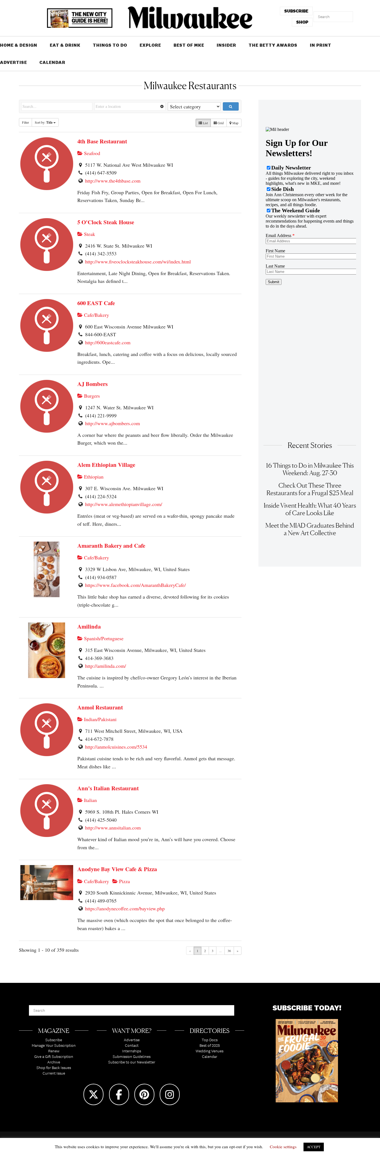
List (205, 123)
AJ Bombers (92, 384)
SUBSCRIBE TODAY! (307, 1008)
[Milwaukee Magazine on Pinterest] (144, 1094)
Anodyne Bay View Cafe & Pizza (117, 869)
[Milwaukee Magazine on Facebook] (119, 1094)
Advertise (13, 62)
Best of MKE (189, 45)
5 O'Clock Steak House (105, 222)
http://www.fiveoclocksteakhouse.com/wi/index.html (138, 261)
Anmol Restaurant (100, 707)
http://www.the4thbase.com (112, 180)
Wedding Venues (209, 1050)
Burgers (91, 395)
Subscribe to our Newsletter (131, 1062)
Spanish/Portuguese (103, 638)
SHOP (302, 22)
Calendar (52, 62)
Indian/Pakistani (100, 719)
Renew (54, 1050)
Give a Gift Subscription (53, 1056)
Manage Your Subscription (54, 1045)
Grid (220, 123)
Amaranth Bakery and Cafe (111, 545)
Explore (150, 45)
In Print (320, 45)
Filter (25, 122)
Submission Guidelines (131, 1056)
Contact (132, 1045)
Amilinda (89, 626)
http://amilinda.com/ (105, 665)
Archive (53, 1062)
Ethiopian (93, 476)
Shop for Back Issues (53, 1067)
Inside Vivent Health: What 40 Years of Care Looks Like (310, 509)
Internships (131, 1050)
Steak (89, 234)
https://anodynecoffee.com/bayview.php (125, 908)
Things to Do (110, 45)
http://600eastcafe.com (107, 342)
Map (234, 123)
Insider (226, 45)
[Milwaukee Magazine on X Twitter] (93, 1094)
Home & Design (18, 45)
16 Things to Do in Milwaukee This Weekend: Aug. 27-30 (310, 469)
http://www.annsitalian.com (113, 827)
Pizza (124, 881)
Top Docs (210, 1039)
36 (229, 950)
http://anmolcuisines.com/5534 (116, 746)
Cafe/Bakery (96, 315)
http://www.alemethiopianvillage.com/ (123, 504)
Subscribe (53, 1039)
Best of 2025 (209, 1045)
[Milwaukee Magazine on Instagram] (170, 1094)
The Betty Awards (273, 45)
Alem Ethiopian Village (106, 464)
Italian (90, 800)
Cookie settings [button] (283, 1146)
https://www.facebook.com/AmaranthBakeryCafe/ (135, 585)
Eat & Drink (65, 45)
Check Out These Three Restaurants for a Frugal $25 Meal (310, 489)
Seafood (91, 153)
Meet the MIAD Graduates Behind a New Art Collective (309, 529)
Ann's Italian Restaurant (108, 788)
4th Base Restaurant (102, 141)
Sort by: (44, 122)
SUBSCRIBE (296, 11)
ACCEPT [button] (313, 1146)
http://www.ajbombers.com (112, 423)
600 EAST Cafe (96, 303)
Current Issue (54, 1073)
